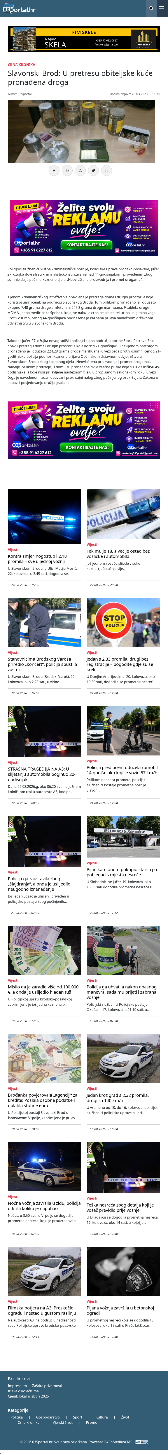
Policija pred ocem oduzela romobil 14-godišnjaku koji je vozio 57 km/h (122, 770)
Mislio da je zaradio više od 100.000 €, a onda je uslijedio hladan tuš (43, 989)
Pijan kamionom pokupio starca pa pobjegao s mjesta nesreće (122, 872)
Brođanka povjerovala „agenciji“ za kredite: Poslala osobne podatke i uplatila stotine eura (42, 1100)
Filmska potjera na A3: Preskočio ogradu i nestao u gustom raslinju (42, 1310)
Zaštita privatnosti (47, 1385)
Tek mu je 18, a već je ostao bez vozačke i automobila (118, 553)
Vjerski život (63, 1422)
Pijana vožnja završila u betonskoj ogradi (120, 1310)
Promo (91, 1422)
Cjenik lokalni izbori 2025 (28, 1396)
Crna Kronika (28, 1422)
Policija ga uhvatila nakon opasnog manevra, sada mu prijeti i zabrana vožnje (122, 992)
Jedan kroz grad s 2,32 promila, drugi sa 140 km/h (118, 1097)
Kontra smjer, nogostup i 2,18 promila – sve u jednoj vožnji (37, 558)
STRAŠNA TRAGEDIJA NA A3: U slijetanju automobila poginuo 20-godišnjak (41, 774)
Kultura (102, 1417)
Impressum (17, 1385)
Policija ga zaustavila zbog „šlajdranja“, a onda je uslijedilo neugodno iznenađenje (39, 884)
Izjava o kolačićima (23, 1391)
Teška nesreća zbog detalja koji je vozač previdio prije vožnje (120, 1207)
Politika (16, 1417)
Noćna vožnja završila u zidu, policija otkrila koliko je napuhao (44, 1205)
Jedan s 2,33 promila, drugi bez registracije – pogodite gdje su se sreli (120, 664)
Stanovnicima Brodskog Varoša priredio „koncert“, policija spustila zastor (42, 664)
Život (125, 1417)
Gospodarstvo (48, 1417)
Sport (77, 1417)
